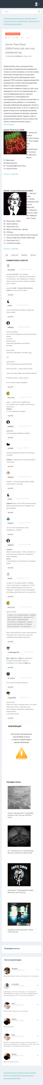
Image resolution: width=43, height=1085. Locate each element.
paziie (10, 305)
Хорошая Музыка (13, 34)
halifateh (11, 327)
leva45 (10, 578)
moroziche (15, 984)
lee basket (11, 270)
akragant (14, 968)
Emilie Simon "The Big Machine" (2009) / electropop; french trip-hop (21, 891)
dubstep (24, 255)
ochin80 (10, 448)
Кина (13, 1003)
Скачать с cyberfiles (11, 174)
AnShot (14, 1019)
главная (6, 19)
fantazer (11, 523)
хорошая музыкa (17, 19)
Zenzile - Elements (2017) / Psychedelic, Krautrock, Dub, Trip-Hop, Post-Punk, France (21, 815)
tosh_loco (11, 397)
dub (6, 255)
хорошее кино (30, 19)
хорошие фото (34, 21)
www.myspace (9, 124)
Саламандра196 (13, 652)
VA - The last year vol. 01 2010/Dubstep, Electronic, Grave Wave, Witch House (21, 852)
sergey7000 (12, 698)
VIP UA (18, 56)
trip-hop (33, 255)
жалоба (10, 295)
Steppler (11, 477)
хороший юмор (21, 21)
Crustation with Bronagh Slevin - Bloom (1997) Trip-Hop (20, 931)
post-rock (14, 255)
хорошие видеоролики (13, 24)
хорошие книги (9, 21)
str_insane (11, 678)
